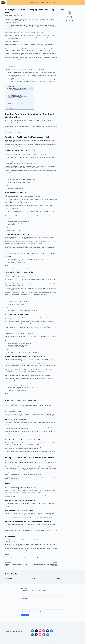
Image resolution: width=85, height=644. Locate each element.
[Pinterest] (37, 557)
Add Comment (24, 598)
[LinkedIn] (50, 557)
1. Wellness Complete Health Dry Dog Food (17, 90)
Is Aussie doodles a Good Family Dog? (15, 97)
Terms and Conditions (17, 631)
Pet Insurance (48, 2)
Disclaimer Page (8, 631)
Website (52, 593)
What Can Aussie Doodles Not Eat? (15, 98)
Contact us (12, 629)
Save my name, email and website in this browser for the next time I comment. (36, 611)
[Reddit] (43, 634)
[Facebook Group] (51, 630)
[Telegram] (47, 634)
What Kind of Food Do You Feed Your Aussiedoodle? (17, 89)
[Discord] (43, 630)
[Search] (82, 2)
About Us (7, 629)
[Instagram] (73, 21)
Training (42, 2)
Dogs (35, 2)
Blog (54, 2)
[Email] (47, 630)
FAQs (9, 102)
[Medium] (36, 634)
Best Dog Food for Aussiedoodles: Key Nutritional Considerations (20, 88)
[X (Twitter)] (24, 557)
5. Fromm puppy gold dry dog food (15, 95)
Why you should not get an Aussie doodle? (17, 104)
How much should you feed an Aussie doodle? (17, 103)
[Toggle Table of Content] (31, 87)
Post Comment (25, 614)
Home (31, 2)
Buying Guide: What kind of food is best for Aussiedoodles (18, 101)
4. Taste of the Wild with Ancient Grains (16, 94)
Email (37, 593)
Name (22, 593)
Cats (38, 2)
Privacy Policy (19, 629)
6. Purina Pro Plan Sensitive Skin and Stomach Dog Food (19, 96)
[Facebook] (11, 557)
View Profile (70, 17)
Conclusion (10, 108)
